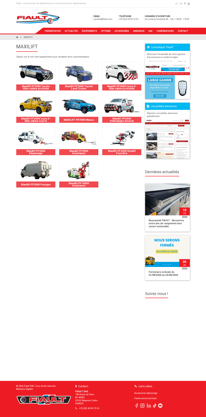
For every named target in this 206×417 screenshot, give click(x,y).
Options (106, 31)
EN (181, 4)
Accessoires (122, 31)
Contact (183, 31)
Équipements (89, 31)
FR (176, 4)
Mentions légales (24, 389)
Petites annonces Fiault (145, 398)
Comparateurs (165, 31)
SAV (150, 31)
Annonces (138, 31)
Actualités (71, 31)
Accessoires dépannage (145, 393)
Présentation (53, 31)
